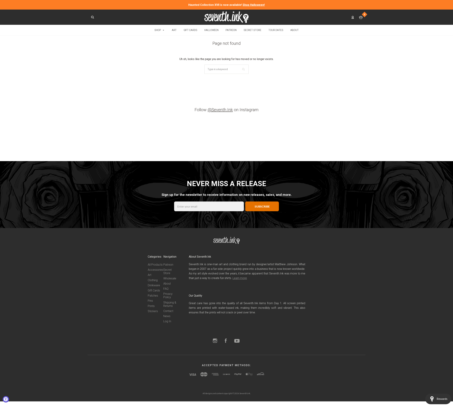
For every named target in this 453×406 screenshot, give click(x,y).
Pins (150, 300)
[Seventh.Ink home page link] (226, 17)
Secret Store (252, 30)
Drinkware (154, 285)
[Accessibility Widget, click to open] (6, 399)
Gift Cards (190, 30)
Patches (153, 295)
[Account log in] (352, 17)
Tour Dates (275, 30)
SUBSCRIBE (262, 206)
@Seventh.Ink (220, 109)
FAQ (165, 288)
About (294, 30)
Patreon (231, 30)
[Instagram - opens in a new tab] (215, 341)
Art (174, 30)
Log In (167, 321)
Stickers (153, 311)
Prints (151, 306)
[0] (361, 17)
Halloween (211, 30)
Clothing (153, 280)
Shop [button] (158, 30)
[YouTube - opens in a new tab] (237, 341)
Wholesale (169, 278)
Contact (168, 311)
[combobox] (226, 69)
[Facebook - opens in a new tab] (225, 341)
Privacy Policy (168, 295)
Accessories (155, 269)
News (166, 316)
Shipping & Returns (169, 304)
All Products (155, 264)
